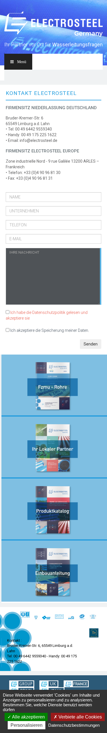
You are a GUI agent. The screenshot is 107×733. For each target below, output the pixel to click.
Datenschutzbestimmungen (74, 725)
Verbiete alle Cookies (79, 717)
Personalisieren (27, 725)
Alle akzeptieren (28, 717)
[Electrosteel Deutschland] (53, 24)
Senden (91, 344)
